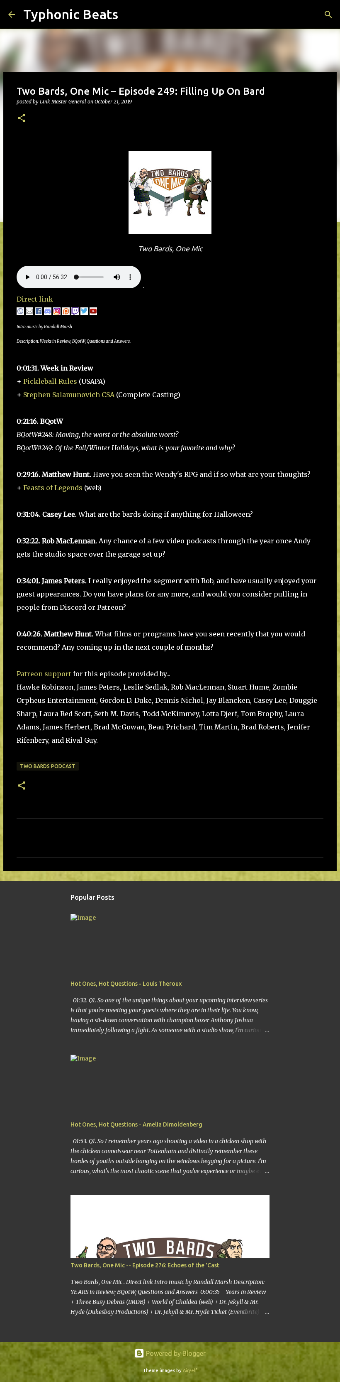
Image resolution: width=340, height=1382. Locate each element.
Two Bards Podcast (47, 766)
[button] (22, 118)
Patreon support (44, 674)
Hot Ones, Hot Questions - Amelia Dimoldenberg (136, 1124)
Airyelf (190, 1370)
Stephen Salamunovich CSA (68, 394)
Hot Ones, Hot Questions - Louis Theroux (126, 983)
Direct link (35, 299)
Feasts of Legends (52, 488)
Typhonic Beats (70, 14)
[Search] (130, 15)
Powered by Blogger (175, 1353)
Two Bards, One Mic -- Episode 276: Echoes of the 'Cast (144, 1265)
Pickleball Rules (50, 381)
